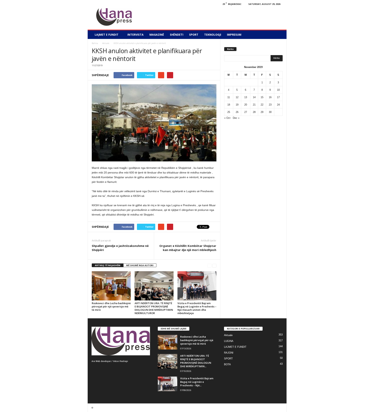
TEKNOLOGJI (212, 34)
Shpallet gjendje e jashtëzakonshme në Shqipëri (120, 248)
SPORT (193, 34)
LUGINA (228, 341)
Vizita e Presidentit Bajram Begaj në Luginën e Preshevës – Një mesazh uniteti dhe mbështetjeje (196, 308)
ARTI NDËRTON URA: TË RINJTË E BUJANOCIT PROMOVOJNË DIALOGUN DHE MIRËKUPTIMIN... (195, 361)
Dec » (236, 117)
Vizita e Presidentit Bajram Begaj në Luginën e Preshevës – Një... (196, 382)
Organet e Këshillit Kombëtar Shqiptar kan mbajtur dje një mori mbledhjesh (187, 248)
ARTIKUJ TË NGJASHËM (107, 265)
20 (245, 104)
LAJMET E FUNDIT (106, 34)
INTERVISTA (135, 34)
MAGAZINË (156, 34)
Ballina (95, 43)
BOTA (227, 364)
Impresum (234, 34)
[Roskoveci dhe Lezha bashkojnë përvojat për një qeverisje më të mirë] (111, 285)
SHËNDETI (176, 34)
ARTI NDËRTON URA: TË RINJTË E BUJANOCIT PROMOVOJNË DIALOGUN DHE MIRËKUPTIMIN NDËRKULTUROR (154, 308)
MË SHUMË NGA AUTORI (139, 265)
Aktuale (105, 43)
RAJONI (228, 352)
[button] (280, 34)
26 (237, 112)
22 (262, 104)
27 (245, 112)
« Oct (227, 117)
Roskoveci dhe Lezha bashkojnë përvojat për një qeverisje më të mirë (111, 306)
